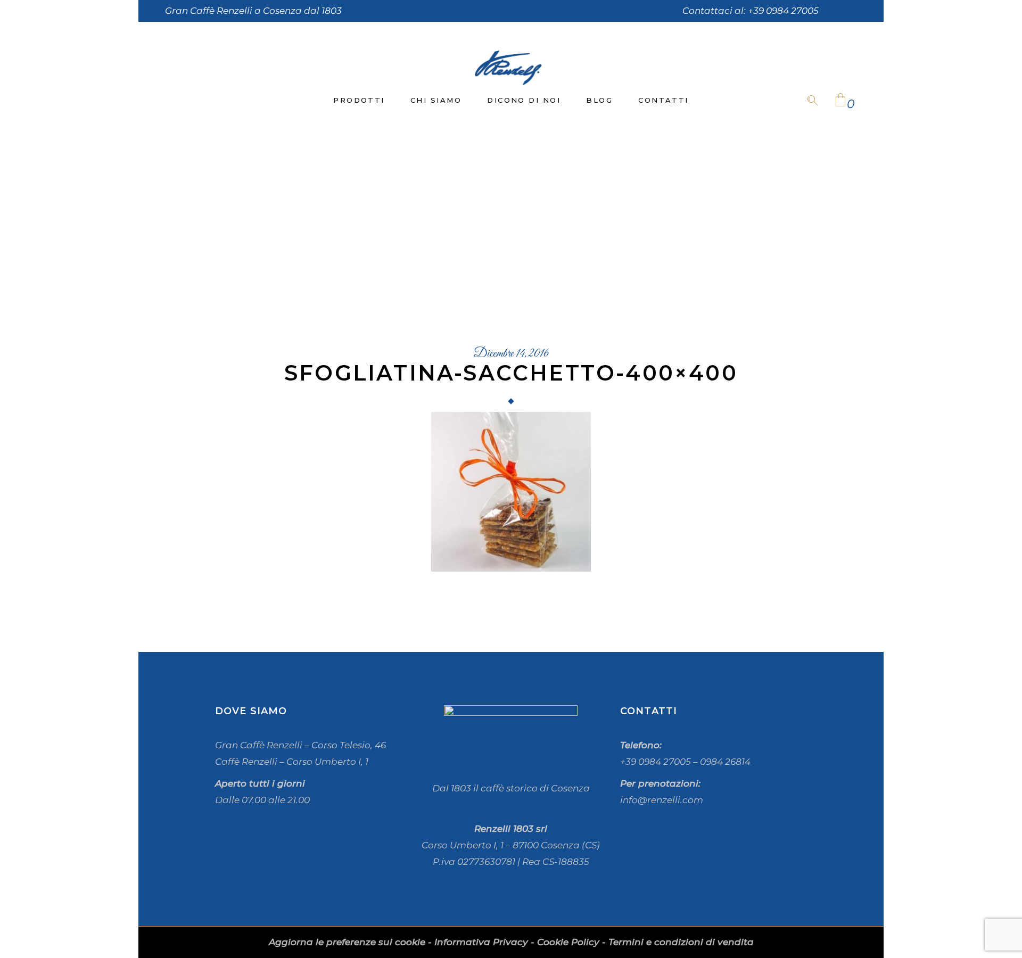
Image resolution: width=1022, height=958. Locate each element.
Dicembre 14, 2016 (511, 354)
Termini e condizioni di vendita (681, 942)
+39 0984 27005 (783, 10)
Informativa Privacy (481, 942)
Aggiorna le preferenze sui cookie (347, 942)
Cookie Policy (568, 942)
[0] (840, 100)
